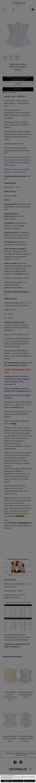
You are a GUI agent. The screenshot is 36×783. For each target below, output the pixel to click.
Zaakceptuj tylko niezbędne (6, 781)
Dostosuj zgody (18, 780)
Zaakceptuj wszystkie (29, 780)
